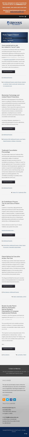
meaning (24, 82)
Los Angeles (20, 354)
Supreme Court (21, 84)
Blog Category (6, 292)
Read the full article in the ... (8, 230)
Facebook (11, 399)
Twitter (7, 399)
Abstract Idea (6, 245)
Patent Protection (7, 141)
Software (13, 141)
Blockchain (5, 139)
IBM (9, 139)
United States (20, 296)
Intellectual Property (7, 77)
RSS (4, 399)
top (26, 433)
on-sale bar (5, 84)
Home (4, 40)
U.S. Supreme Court (7, 86)
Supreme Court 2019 (8, 59)
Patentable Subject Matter (15, 247)
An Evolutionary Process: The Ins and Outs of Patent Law (10, 203)
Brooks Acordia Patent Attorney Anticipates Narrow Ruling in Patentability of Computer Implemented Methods (10, 309)
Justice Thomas (17, 82)
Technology (18, 141)
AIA (4, 82)
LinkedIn (14, 399)
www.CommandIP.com (17, 12)
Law (21, 139)
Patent (10, 84)
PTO (17, 192)
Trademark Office (22, 192)
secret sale (14, 84)
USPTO (24, 296)
